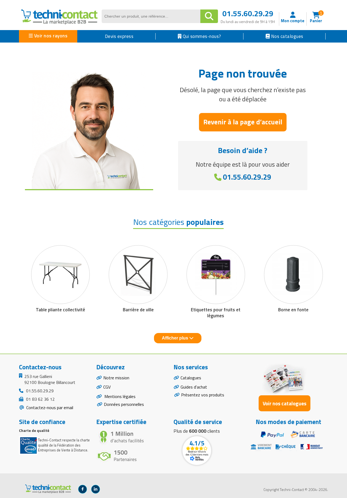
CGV (107, 387)
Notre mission (116, 377)
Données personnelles (124, 404)
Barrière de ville (138, 309)
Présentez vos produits (202, 394)
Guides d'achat (194, 387)
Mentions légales (119, 396)
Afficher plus (175, 338)
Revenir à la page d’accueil (242, 122)
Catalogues (191, 377)
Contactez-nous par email (49, 407)
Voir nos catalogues (284, 403)
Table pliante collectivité (60, 309)
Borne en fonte (293, 309)
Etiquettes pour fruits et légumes (215, 312)
